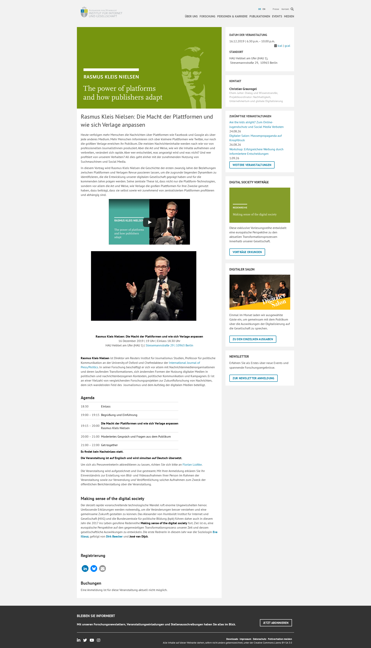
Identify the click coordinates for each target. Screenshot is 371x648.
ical (280, 46)
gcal (287, 46)
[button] (85, 568)
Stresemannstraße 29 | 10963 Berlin (169, 345)
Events (277, 16)
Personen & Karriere (232, 16)
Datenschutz (259, 639)
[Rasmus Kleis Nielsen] (143, 286)
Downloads (232, 639)
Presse (276, 9)
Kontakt (285, 9)
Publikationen (259, 16)
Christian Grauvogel (243, 89)
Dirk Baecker (114, 536)
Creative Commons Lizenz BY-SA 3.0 (273, 642)
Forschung (207, 16)
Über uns (191, 16)
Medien (289, 16)
